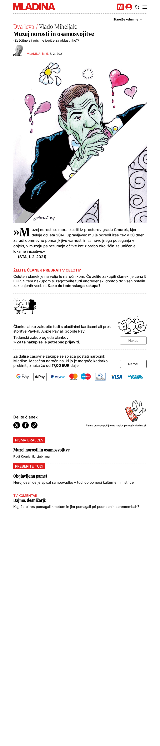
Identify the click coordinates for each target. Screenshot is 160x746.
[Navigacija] (144, 7)
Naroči (133, 364)
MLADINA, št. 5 (37, 53)
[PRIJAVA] (128, 7)
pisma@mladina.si (135, 425)
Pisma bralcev (94, 425)
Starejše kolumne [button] (125, 19)
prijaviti (72, 342)
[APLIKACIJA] (120, 7)
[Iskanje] (137, 7)
